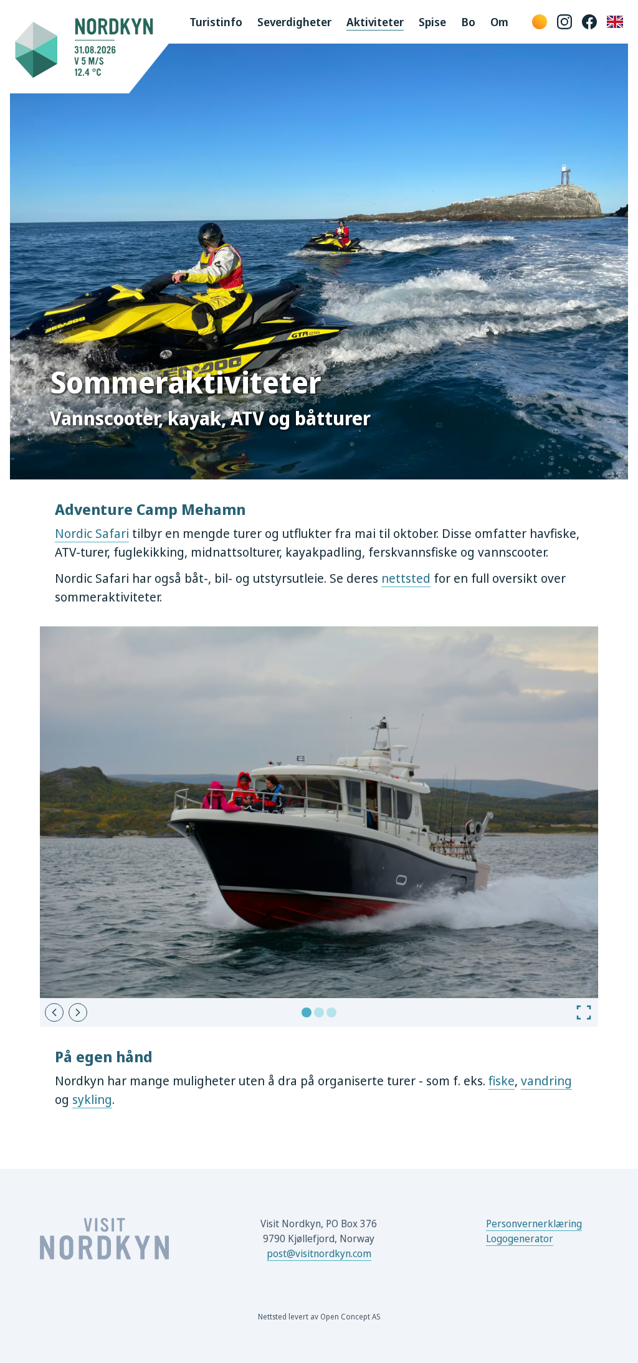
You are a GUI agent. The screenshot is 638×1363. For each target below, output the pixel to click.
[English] (615, 22)
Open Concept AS (350, 1316)
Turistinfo (215, 21)
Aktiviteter (375, 21)
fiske (501, 1080)
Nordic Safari (92, 533)
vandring (546, 1080)
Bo (468, 21)
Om (499, 21)
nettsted (406, 578)
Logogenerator (519, 1238)
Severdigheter (294, 21)
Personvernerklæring (534, 1223)
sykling (92, 1099)
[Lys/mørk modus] (539, 21)
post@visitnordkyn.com (319, 1253)
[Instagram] (564, 21)
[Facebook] (589, 21)
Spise (432, 21)
